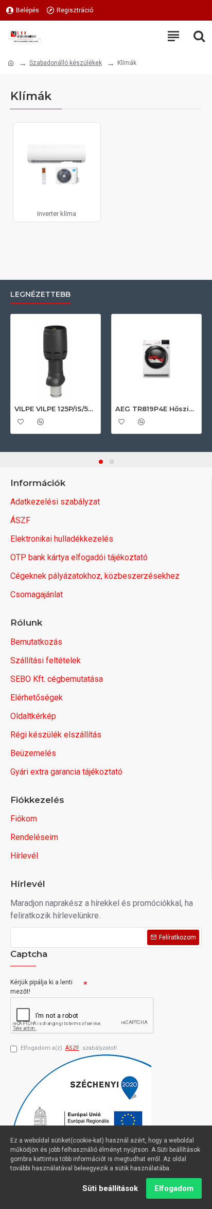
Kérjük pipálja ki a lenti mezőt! (41, 987)
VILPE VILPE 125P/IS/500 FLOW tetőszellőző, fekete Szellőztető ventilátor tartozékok (55, 409)
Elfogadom (173, 1188)
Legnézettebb (40, 294)
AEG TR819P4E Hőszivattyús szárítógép (156, 409)
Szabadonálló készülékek (65, 62)
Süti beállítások (110, 1188)
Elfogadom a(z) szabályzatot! (69, 1048)
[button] (101, 462)
